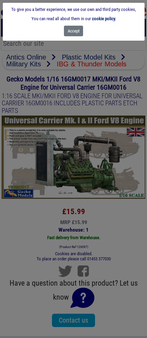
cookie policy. (104, 18)
